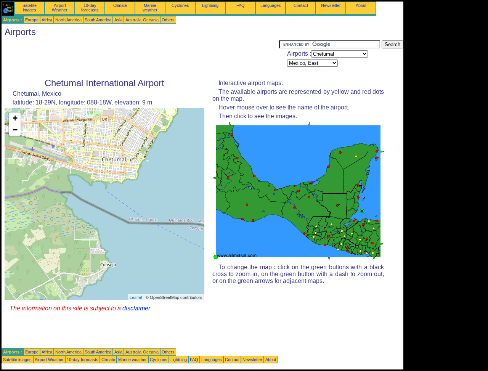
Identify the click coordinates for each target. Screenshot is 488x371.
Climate (120, 5)
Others (168, 20)
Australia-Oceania (142, 20)
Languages (270, 5)
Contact (301, 5)
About (361, 5)
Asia (118, 20)
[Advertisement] (140, 57)
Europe (32, 20)
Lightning (210, 5)
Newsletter (331, 5)
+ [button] (15, 118)
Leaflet (136, 297)
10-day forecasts (90, 7)
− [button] (15, 130)
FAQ (240, 5)
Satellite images (29, 7)
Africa (47, 20)
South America (98, 20)
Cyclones (180, 5)
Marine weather (150, 7)
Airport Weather (59, 7)
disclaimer (136, 308)
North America (68, 20)
